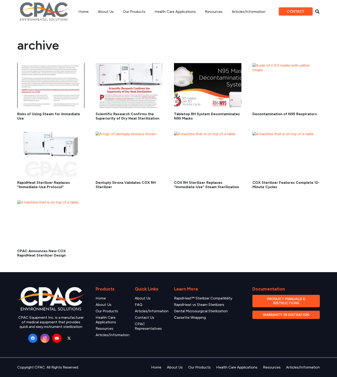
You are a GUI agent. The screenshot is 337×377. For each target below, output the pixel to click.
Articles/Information (112, 335)
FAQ (138, 304)
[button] (317, 11)
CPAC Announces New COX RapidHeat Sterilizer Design (41, 253)
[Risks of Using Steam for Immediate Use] (51, 85)
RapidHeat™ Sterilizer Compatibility (203, 298)
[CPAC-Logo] (43, 11)
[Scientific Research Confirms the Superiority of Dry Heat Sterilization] (129, 85)
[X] (69, 338)
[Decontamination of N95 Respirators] (286, 85)
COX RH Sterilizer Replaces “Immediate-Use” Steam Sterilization (206, 184)
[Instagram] (45, 338)
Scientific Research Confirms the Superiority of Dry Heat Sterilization (127, 116)
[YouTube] (56, 338)
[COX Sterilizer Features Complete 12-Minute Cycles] (286, 154)
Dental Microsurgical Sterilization (201, 311)
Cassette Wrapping (190, 317)
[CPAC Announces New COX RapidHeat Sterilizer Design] (51, 222)
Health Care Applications (106, 319)
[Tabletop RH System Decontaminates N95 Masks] (207, 85)
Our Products (107, 311)
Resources (104, 328)
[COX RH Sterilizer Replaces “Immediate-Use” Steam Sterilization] (207, 154)
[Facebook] (32, 338)
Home (101, 298)
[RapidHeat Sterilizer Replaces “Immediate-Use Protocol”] (51, 154)
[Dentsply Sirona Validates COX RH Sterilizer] (129, 154)
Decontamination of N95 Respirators (284, 114)
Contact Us (144, 317)
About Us (103, 304)
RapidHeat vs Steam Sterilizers (199, 304)
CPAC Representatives (148, 326)
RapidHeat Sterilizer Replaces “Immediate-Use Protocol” (43, 184)
